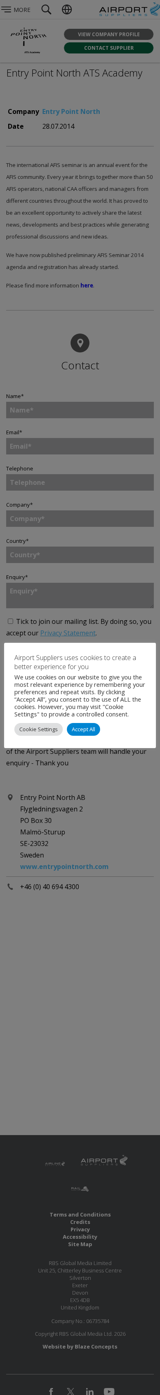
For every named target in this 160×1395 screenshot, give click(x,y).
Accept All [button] (83, 729)
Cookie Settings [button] (38, 729)
